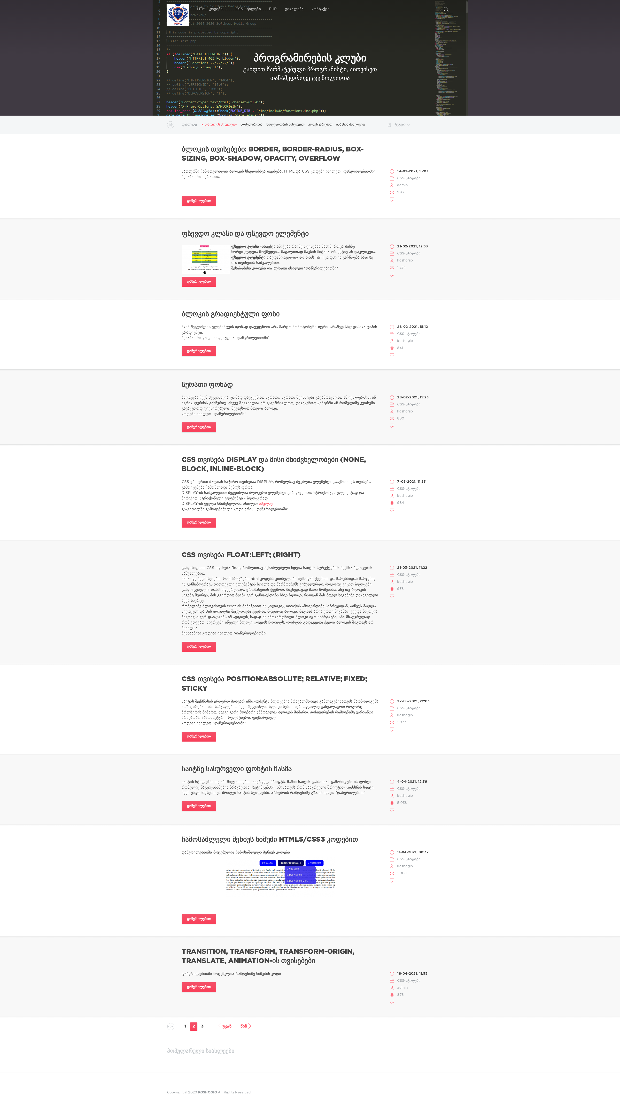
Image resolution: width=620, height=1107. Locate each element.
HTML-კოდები (210, 9)
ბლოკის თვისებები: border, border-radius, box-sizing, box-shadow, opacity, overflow (273, 154)
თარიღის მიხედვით (221, 124)
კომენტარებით (320, 124)
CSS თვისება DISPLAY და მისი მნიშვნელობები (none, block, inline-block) (274, 464)
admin (402, 185)
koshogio (405, 260)
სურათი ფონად (207, 385)
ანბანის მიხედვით (350, 124)
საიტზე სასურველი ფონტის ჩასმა (237, 769)
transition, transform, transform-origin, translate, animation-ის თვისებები (268, 956)
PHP (273, 9)
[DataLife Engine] (178, 9)
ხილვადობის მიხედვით (285, 124)
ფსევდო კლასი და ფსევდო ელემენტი (245, 234)
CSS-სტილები (248, 9)
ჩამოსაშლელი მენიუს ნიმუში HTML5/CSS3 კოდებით (270, 840)
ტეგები (400, 124)
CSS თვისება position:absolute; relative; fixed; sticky (274, 684)
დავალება (294, 9)
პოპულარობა (251, 124)
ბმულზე (266, 503)
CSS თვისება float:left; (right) (241, 555)
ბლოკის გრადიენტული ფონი (230, 314)
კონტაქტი (320, 9)
